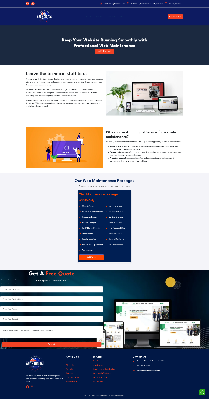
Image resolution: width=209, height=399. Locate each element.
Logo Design (98, 365)
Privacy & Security (73, 377)
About (88, 16)
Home (68, 361)
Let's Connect (104, 51)
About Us (70, 365)
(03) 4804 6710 (175, 16)
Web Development (100, 361)
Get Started (91, 257)
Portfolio (111, 16)
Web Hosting (98, 382)
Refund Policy (71, 382)
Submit (51, 344)
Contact (122, 16)
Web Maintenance (100, 377)
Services (98, 16)
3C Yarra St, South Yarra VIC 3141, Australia (147, 4)
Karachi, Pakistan (175, 4)
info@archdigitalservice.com (114, 4)
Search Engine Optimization (104, 369)
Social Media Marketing (102, 373)
